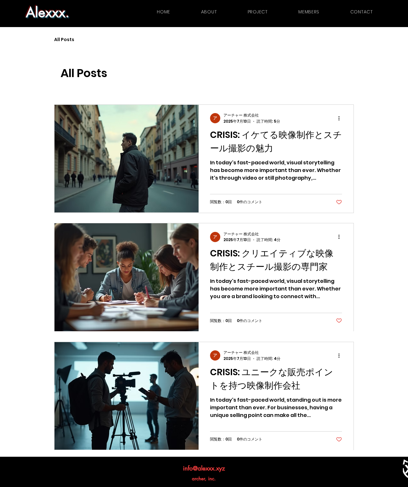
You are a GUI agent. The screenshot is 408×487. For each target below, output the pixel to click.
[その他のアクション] (341, 118)
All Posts (64, 40)
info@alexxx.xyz (204, 468)
